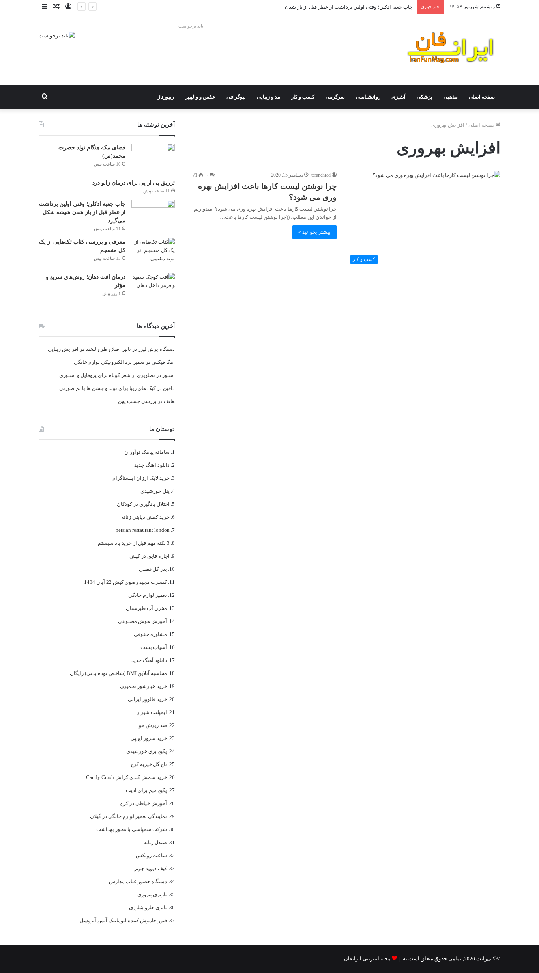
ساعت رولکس (151, 855)
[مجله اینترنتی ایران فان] (451, 49)
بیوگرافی (236, 97)
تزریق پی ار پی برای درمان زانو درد (133, 183)
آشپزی (398, 97)
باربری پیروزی (152, 894)
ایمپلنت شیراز (152, 712)
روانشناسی (368, 97)
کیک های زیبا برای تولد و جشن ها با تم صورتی (107, 388)
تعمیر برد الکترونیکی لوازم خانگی (109, 362)
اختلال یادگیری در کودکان (143, 504)
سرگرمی (335, 97)
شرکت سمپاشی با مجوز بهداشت (131, 829)
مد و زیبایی (268, 97)
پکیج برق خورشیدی (146, 751)
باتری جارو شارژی (148, 907)
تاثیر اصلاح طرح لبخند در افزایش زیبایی (89, 349)
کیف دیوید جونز (150, 868)
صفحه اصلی (482, 97)
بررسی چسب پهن (137, 401)
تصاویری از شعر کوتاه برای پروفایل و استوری (107, 375)
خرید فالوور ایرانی (147, 699)
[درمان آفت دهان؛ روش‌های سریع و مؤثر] (153, 287)
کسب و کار (302, 97)
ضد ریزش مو (153, 725)
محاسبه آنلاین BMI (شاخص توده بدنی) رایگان (118, 673)
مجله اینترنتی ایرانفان (367, 959)
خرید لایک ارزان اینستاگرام (141, 478)
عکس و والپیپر (200, 97)
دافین (169, 388)
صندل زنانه (155, 842)
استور (168, 375)
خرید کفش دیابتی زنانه (145, 517)
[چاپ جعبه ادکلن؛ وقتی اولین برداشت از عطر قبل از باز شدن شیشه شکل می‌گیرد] (153, 214)
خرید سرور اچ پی (149, 738)
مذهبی (451, 97)
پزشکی (424, 97)
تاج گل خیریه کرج (149, 764)
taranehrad (321, 175)
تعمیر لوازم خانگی (147, 595)
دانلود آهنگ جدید (149, 660)
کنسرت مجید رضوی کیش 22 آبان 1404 (125, 582)
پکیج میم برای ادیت (146, 790)
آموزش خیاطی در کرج (143, 803)
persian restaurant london (143, 530)
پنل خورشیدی (155, 491)
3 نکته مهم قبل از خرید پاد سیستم (134, 543)
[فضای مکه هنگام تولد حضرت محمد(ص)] (153, 158)
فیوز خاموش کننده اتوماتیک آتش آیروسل (123, 920)
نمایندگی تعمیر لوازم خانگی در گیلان (128, 816)
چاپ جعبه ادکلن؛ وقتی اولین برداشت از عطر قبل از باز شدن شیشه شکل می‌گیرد (327, 7)
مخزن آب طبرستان (146, 608)
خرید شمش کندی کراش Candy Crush (126, 777)
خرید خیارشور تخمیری (143, 686)
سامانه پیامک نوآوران (147, 452)
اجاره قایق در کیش (149, 556)
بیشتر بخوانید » (314, 232)
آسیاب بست (153, 647)
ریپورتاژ (166, 97)
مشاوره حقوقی (150, 634)
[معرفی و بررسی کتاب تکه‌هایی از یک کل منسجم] (153, 252)
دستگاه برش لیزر (156, 349)
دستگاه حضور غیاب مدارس (138, 881)
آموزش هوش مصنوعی (142, 621)
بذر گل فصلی (153, 569)
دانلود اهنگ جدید (152, 465)
